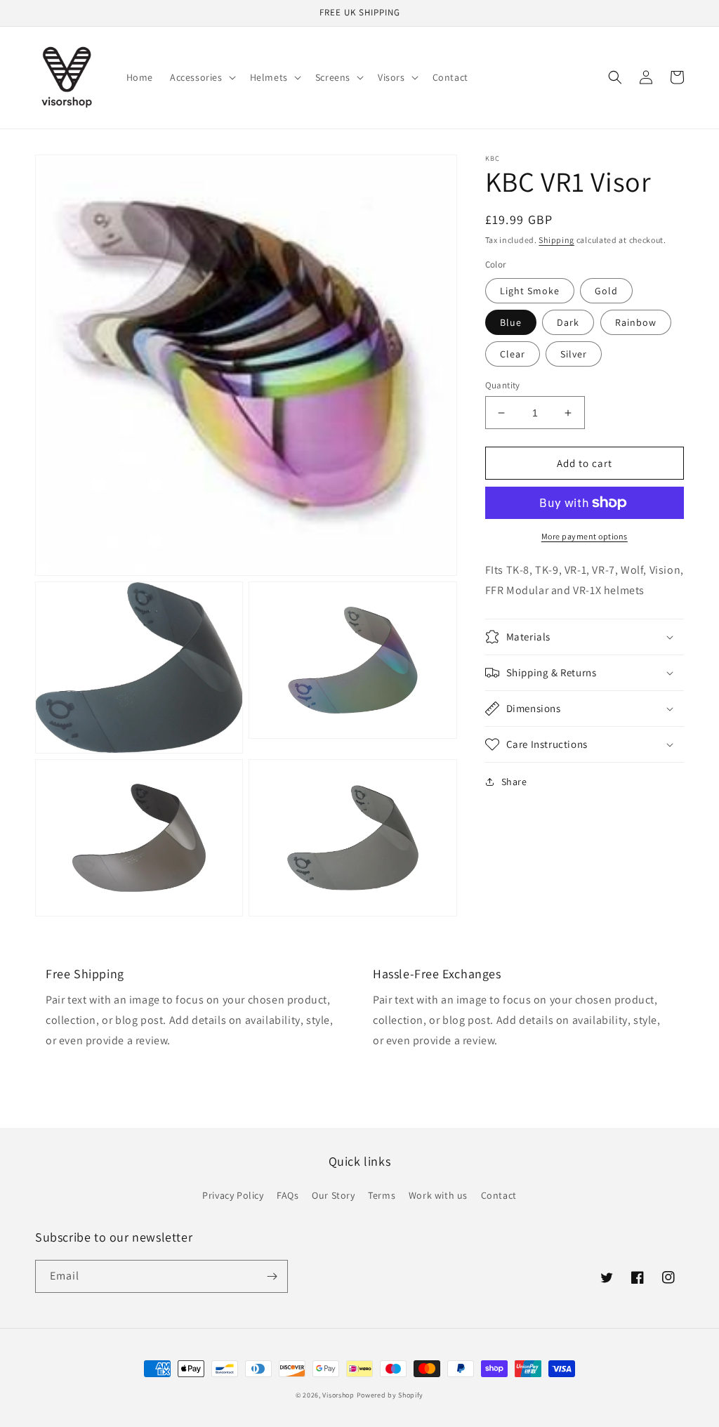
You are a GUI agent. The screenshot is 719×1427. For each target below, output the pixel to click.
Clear (512, 354)
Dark (568, 322)
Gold (606, 290)
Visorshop (338, 1395)
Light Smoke (530, 290)
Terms (381, 1195)
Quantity (502, 385)
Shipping (556, 240)
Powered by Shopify (390, 1395)
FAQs (287, 1195)
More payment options (584, 536)
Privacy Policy (232, 1195)
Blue (511, 322)
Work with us (438, 1195)
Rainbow (636, 322)
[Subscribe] (271, 1276)
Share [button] (514, 781)
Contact (499, 1195)
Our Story (333, 1195)
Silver (573, 354)
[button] (201, 77)
